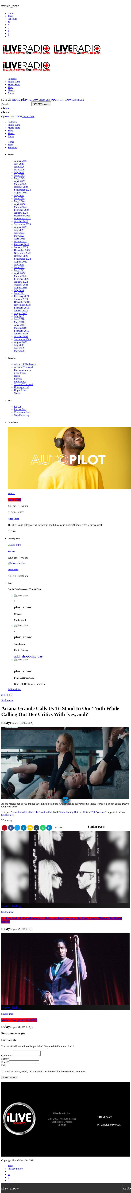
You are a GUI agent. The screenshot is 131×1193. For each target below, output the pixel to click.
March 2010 (20, 328)
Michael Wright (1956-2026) (19, 1020)
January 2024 (21, 212)
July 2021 (19, 290)
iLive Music (20, 373)
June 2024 (19, 198)
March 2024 (20, 207)
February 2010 (21, 330)
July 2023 (19, 230)
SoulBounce (7, 815)
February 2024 (21, 210)
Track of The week (23, 384)
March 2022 (20, 276)
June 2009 (19, 348)
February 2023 (21, 244)
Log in (17, 406)
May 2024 (19, 201)
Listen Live (35, 99)
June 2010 (19, 319)
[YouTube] (9, 21)
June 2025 (19, 175)
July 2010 (19, 316)
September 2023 (22, 224)
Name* (5, 1058)
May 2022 (19, 270)
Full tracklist (14, 689)
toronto (11, 493)
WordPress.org (21, 415)
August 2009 (20, 342)
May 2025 (19, 178)
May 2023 (19, 236)
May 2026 (19, 169)
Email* (5, 1062)
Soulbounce (20, 381)
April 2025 (19, 181)
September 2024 (22, 189)
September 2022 (22, 259)
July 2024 (19, 195)
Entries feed (20, 409)
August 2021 (20, 287)
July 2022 (19, 264)
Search (41, 104)
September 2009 (22, 339)
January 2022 (21, 282)
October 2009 (21, 336)
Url (3, 1065)
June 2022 (19, 267)
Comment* (7, 1055)
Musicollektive (13, 570)
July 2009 (19, 345)
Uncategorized (21, 387)
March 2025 (20, 184)
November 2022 (22, 253)
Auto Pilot (14, 499)
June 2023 (19, 233)
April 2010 (19, 325)
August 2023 (20, 227)
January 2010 (21, 333)
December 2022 (22, 250)
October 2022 (21, 256)
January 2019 (21, 299)
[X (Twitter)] (8, 24)
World (17, 393)
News (17, 376)
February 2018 (21, 307)
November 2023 (22, 218)
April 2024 (19, 204)
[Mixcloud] (8, 30)
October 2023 (21, 221)
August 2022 (20, 261)
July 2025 (19, 172)
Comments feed (22, 412)
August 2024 (20, 192)
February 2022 (21, 279)
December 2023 (22, 215)
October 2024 (21, 187)
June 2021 (19, 293)
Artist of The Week (24, 367)
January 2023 (21, 247)
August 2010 (20, 313)
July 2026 (19, 164)
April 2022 (19, 273)
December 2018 (22, 302)
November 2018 (22, 305)
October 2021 (21, 284)
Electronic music (22, 370)
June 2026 (19, 166)
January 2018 (21, 310)
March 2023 (20, 241)
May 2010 (19, 322)
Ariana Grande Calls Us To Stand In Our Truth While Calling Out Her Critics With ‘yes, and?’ (59, 812)
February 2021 (21, 296)
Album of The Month (25, 364)
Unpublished (20, 390)
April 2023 (19, 238)
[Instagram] (8, 33)
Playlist (18, 378)
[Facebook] (8, 36)
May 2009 (19, 351)
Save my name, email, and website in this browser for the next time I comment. (45, 1071)
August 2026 (20, 161)
